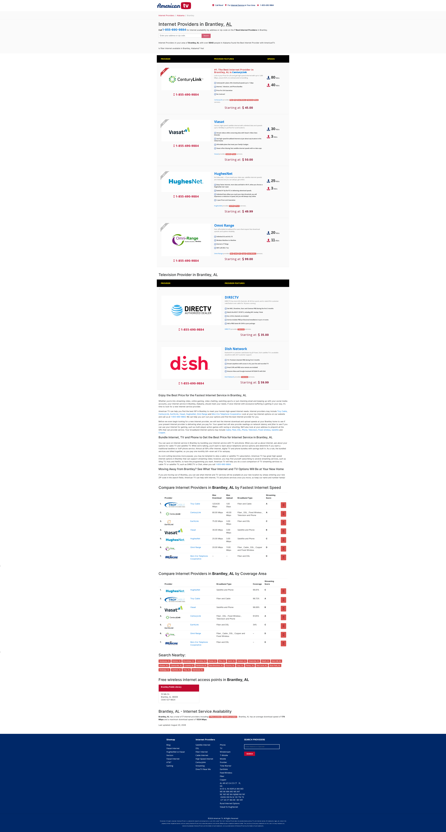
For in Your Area (241, 5)
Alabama (180, 15)
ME (221, 791)
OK (224, 797)
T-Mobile (224, 755)
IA (221, 789)
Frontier (223, 762)
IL (225, 789)
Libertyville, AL (176, 665)
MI (224, 791)
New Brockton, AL (216, 665)
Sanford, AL (176, 670)
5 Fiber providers (215, 717)
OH (221, 797)
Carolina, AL (201, 661)
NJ (234, 794)
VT (228, 800)
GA (221, 786)
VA (225, 800)
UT (221, 800)
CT (235, 783)
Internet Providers (166, 15)
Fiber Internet (202, 752)
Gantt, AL (231, 661)
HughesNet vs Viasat (175, 752)
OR (227, 797)
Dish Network (236, 349)
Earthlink (224, 769)
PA (231, 797)
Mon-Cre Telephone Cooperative (226, 414)
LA (235, 789)
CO (232, 783)
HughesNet (223, 173)
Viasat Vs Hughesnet (229, 807)
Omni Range (224, 225)
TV (221, 748)
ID (223, 789)
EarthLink (174, 414)
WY (241, 800)
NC (221, 794)
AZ (227, 783)
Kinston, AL (164, 665)
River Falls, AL (275, 665)
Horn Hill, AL (276, 661)
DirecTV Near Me (203, 769)
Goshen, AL (242, 661)
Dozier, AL (212, 661)
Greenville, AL (254, 661)
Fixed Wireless (226, 772)
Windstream (225, 752)
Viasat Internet (172, 748)
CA (229, 783)
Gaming (169, 766)
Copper (162, 432)
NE (228, 794)
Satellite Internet (203, 745)
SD (236, 797)
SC (233, 797)
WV (238, 800)
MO (231, 791)
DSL (239, 430)
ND (224, 794)
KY (233, 789)
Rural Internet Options (230, 803)
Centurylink (201, 762)
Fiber (234, 430)
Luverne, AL (189, 665)
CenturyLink (239, 72)
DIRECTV (232, 297)
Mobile (223, 759)
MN (227, 791)
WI (234, 800)
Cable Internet (202, 755)
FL (240, 783)
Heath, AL (265, 661)
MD (241, 789)
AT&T (168, 762)
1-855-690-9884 (267, 5)
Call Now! (219, 5)
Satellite (275, 430)
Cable (228, 430)
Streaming (200, 766)
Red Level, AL (262, 665)
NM (237, 794)
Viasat (219, 121)
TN (239, 797)
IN (228, 789)
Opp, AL (240, 665)
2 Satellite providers (230, 717)
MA (238, 789)
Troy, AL (187, 670)
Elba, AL (222, 661)
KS (231, 789)
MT (238, 791)
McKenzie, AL (201, 665)
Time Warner (225, 766)
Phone (244, 430)
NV (240, 794)
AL (221, 783)
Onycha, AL (230, 665)
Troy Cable (282, 411)
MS (235, 791)
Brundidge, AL (188, 661)
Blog (168, 745)
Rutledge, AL (164, 670)
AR (224, 783)
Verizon (169, 755)
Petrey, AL (250, 665)
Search (206, 36)
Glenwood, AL (198, 670)
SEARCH (249, 754)
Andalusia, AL (165, 661)
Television (252, 430)
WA (231, 800)
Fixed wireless (264, 430)
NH (231, 794)
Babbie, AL (176, 661)
